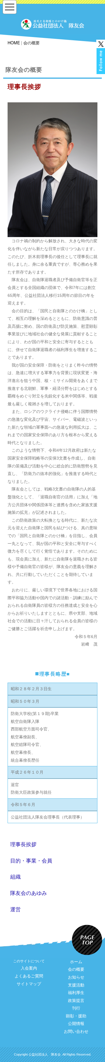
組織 (15, 877)
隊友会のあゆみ (28, 893)
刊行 (76, 1008)
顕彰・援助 (76, 1016)
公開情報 (76, 1023)
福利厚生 (76, 992)
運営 (15, 909)
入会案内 (29, 968)
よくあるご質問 (29, 976)
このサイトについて (29, 961)
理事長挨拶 (23, 844)
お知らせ (76, 977)
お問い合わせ (76, 1031)
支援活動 (76, 985)
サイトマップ (29, 984)
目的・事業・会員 (31, 861)
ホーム (76, 961)
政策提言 (76, 1000)
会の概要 (76, 969)
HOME (14, 42)
